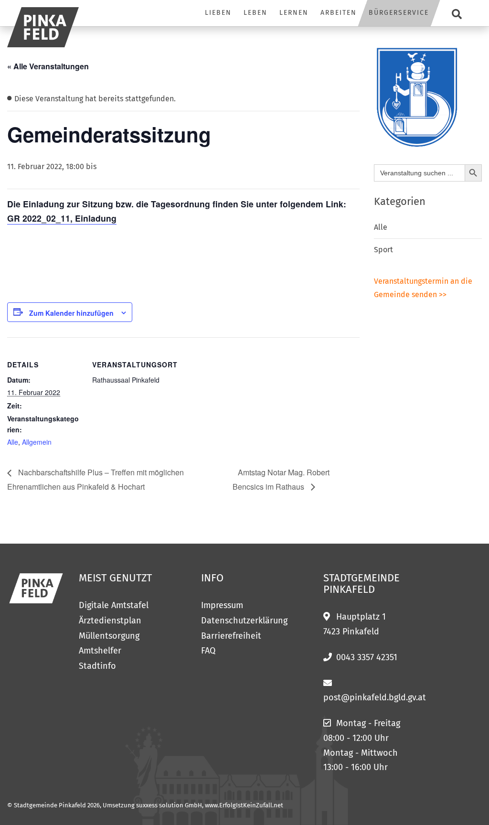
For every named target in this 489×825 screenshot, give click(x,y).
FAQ (208, 650)
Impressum (222, 605)
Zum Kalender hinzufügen (71, 313)
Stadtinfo (97, 666)
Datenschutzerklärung (244, 620)
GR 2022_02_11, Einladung (62, 218)
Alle (12, 442)
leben (255, 13)
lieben (218, 13)
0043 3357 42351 (366, 657)
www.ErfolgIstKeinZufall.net (244, 805)
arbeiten (338, 13)
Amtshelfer (100, 650)
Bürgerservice (399, 13)
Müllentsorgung (109, 636)
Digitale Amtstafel (114, 605)
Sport (383, 249)
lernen (293, 13)
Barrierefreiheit (231, 636)
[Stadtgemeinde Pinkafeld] (43, 27)
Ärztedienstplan (110, 620)
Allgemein (37, 442)
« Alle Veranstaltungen (48, 66)
